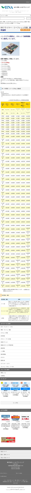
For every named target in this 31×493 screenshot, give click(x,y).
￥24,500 (28, 147)
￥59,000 (7, 243)
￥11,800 (13, 136)
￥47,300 (23, 182)
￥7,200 (17, 118)
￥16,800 (23, 140)
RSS (14, 483)
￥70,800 (7, 261)
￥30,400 (18, 172)
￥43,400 (18, 196)
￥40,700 (28, 168)
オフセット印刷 (23, 21)
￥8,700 (7, 133)
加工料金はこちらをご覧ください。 (9, 83)
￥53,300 (28, 186)
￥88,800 (28, 218)
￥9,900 (23, 122)
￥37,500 (7, 211)
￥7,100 (17, 116)
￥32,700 (23, 161)
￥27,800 (13, 168)
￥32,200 (18, 175)
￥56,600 (7, 239)
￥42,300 (7, 218)
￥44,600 (7, 221)
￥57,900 (13, 218)
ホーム (5, 480)
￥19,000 (13, 150)
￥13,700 (28, 118)
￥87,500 (13, 253)
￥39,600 (18, 189)
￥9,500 (23, 116)
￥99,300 (13, 268)
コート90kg (4, 60)
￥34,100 (18, 179)
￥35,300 (23, 164)
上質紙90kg (4, 71)
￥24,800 (23, 150)
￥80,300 (23, 221)
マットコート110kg (6, 67)
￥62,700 (23, 204)
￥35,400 (28, 161)
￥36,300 (13, 186)
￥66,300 (23, 207)
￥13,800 (28, 120)
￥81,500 (13, 246)
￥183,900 (23, 278)
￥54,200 (7, 236)
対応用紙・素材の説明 (25, 29)
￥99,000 (28, 225)
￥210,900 (23, 282)
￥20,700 (13, 154)
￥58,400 (28, 193)
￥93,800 (18, 250)
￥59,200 (23, 200)
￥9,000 (17, 131)
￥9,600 (23, 118)
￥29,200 (7, 196)
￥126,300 (23, 268)
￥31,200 (13, 175)
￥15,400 (28, 131)
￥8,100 (12, 118)
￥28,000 (7, 193)
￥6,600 (7, 120)
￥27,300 (28, 150)
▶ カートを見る (19, 473)
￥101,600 (23, 243)
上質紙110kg (4, 73)
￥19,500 (23, 143)
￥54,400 (23, 193)
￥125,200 (13, 275)
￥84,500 (13, 250)
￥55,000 (13, 214)
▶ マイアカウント (4, 473)
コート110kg (5, 62)
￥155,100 (7, 285)
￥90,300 (18, 246)
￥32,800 (28, 157)
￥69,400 (18, 225)
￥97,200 (18, 253)
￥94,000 (28, 221)
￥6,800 (7, 122)
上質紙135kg (4, 74)
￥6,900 (7, 124)
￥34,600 (13, 182)
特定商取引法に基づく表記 (7, 481)
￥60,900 (28, 196)
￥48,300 (28, 179)
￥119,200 (23, 261)
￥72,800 (13, 236)
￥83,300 (18, 239)
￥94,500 (23, 236)
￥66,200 (7, 253)
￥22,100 (23, 147)
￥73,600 (28, 207)
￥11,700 (23, 129)
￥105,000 (23, 246)
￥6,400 (7, 116)
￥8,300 (12, 122)
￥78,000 (7, 271)
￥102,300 (13, 271)
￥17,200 (13, 147)
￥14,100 (28, 124)
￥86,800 (18, 243)
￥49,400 (7, 229)
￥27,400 (23, 154)
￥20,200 (7, 168)
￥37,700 (23, 168)
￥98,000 (23, 239)
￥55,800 (28, 189)
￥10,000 (23, 124)
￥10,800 (23, 127)
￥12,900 (7, 147)
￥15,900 (28, 133)
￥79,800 (18, 236)
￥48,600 (18, 204)
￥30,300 (7, 200)
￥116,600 (7, 278)
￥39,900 (7, 214)
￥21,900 (28, 143)
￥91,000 (23, 232)
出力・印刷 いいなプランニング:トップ (9, 21)
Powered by (8, 489)
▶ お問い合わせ (3, 476)
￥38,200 (28, 164)
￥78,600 (28, 211)
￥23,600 (7, 179)
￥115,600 (23, 257)
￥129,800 (23, 271)
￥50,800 (28, 182)
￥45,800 (28, 175)
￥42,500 (23, 175)
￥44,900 (23, 179)
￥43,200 (28, 172)
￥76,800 (23, 218)
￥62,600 (18, 218)
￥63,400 (28, 200)
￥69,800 (23, 211)
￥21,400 (7, 172)
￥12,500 (23, 131)
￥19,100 (28, 140)
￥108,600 (23, 250)
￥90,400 (13, 257)
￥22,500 (13, 157)
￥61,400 (7, 246)
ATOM (17, 483)
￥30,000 (28, 154)
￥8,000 (12, 116)
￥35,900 (18, 182)
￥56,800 (23, 196)
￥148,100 (13, 278)
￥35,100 (7, 207)
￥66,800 (13, 229)
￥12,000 (18, 140)
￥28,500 (18, 168)
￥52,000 (23, 189)
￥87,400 (23, 229)
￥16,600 (7, 157)
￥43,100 (13, 200)
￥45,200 (18, 200)
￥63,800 (7, 250)
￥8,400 (12, 124)
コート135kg (4, 64)
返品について (25, 480)
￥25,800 (7, 186)
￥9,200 (12, 127)
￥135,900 (7, 282)
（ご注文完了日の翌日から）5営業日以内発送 (18, 100)
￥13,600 (28, 116)
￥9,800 (23, 120)
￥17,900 (7, 161)
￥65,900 (18, 221)
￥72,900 (18, 229)
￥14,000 (28, 122)
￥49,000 (13, 207)
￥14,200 (23, 136)
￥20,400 (18, 154)
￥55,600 (18, 211)
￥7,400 (17, 120)
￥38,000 (13, 189)
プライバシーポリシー (16, 481)
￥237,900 (23, 285)
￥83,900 (23, 225)
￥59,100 (18, 214)
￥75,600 (13, 239)
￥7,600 (17, 124)
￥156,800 (23, 275)
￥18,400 (18, 150)
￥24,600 (18, 161)
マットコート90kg (5, 66)
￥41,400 (18, 193)
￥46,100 (13, 204)
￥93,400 (13, 261)
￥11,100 (13, 133)
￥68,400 (28, 204)
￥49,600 (23, 186)
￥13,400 (23, 133)
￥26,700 (18, 164)
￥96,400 (13, 264)
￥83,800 (28, 214)
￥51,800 (7, 232)
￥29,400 (13, 172)
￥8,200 (12, 120)
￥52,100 (18, 207)
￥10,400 (7, 140)
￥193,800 (13, 285)
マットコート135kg (6, 69)
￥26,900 (7, 189)
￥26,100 (13, 164)
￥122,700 (23, 264)
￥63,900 (13, 225)
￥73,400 (23, 214)
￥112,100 (23, 253)
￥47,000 (7, 225)
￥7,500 (17, 122)
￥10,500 (13, 131)
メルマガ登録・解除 (24, 481)
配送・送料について (18, 480)
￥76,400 (18, 232)
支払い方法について (10, 480)
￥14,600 (28, 127)
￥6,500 (7, 118)
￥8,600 (17, 129)
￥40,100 (23, 172)
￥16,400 (28, 136)
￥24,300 (13, 161)
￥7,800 (7, 129)
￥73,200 (7, 264)
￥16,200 (18, 147)
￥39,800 (13, 193)
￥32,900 (13, 179)
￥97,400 (7, 275)
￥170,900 (13, 282)
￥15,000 (28, 129)
